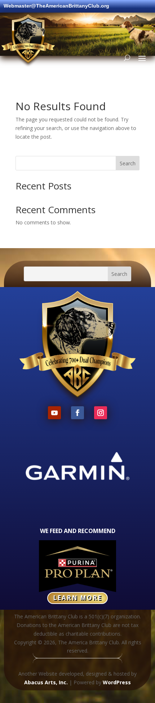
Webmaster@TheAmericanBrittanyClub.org (56, 6)
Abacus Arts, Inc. (46, 682)
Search (128, 163)
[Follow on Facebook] (77, 412)
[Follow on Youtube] (54, 412)
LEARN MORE (77, 598)
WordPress (117, 682)
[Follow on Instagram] (100, 412)
